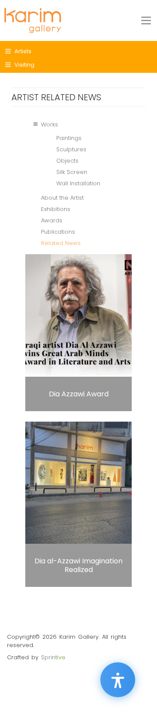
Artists (22, 51)
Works (49, 124)
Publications (58, 232)
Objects (67, 161)
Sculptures (71, 149)
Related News (61, 243)
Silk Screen (71, 172)
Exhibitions (55, 209)
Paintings (69, 138)
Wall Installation (78, 183)
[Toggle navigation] (146, 20)
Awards (51, 220)
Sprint (53, 657)
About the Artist (62, 198)
